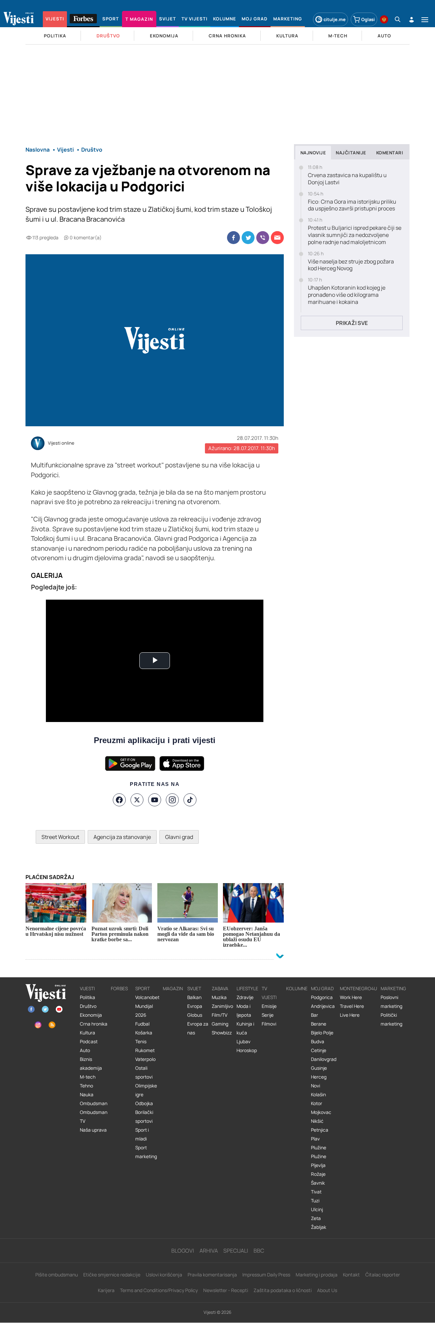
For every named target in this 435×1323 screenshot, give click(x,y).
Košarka (143, 1033)
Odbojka (144, 1103)
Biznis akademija (91, 1063)
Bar (314, 1015)
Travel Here (352, 1006)
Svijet (194, 988)
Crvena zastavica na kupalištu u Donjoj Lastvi (347, 179)
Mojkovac (321, 1112)
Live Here (350, 1015)
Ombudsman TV (93, 1116)
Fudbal (142, 1024)
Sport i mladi (142, 1134)
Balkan (194, 997)
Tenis (140, 1041)
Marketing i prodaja (316, 1274)
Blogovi (182, 1250)
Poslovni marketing (391, 1001)
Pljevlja (318, 1165)
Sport (142, 988)
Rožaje (318, 1174)
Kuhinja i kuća (245, 1028)
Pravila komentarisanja (212, 1274)
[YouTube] (154, 799)
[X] (136, 799)
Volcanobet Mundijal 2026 (147, 1006)
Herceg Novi (319, 1081)
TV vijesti (269, 992)
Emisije (269, 1006)
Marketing (393, 988)
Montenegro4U (358, 988)
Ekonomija (91, 1015)
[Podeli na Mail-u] (277, 237)
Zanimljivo (222, 1006)
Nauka (86, 1095)
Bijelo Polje (322, 1033)
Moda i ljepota (244, 1010)
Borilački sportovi (144, 1116)
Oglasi (368, 19)
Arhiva (208, 1250)
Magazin (173, 988)
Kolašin (318, 1095)
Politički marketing (391, 1019)
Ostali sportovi (144, 1072)
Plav (315, 1139)
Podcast (89, 1041)
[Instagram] (172, 799)
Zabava (220, 988)
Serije (268, 1015)
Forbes (119, 988)
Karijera (106, 1290)
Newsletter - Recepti (225, 1290)
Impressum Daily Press (266, 1274)
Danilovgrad (323, 1059)
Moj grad (322, 988)
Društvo (88, 1006)
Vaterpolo (145, 1059)
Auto (85, 1050)
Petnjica (319, 1130)
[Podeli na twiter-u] (248, 237)
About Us (327, 1290)
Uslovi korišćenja (164, 1274)
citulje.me (335, 19)
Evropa (194, 1006)
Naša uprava (93, 1130)
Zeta (316, 1218)
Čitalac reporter (382, 1274)
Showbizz (222, 1033)
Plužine (318, 1148)
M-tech (87, 1077)
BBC (259, 1250)
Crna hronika (93, 1024)
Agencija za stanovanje (122, 837)
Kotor (316, 1103)
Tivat (316, 1192)
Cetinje (318, 1050)
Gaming (220, 1024)
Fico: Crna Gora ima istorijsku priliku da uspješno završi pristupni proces (352, 205)
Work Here (351, 997)
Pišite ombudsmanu (56, 1274)
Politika (87, 997)
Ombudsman (93, 1103)
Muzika (219, 997)
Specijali (235, 1250)
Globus (194, 1015)
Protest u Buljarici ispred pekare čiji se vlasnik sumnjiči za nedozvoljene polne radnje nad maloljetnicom (354, 234)
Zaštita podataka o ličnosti (283, 1290)
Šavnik (318, 1183)
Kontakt (351, 1274)
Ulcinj (317, 1209)
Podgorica (322, 997)
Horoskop (247, 1050)
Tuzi (315, 1201)
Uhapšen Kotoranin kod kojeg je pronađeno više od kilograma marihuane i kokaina (346, 294)
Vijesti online (61, 443)
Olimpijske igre (146, 1090)
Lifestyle (247, 988)
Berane (318, 1024)
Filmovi (269, 1024)
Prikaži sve (352, 323)
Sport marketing (146, 1152)
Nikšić (317, 1121)
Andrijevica (323, 1006)
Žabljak (318, 1227)
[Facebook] (119, 799)
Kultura (87, 1033)
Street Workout (60, 837)
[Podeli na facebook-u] (233, 237)
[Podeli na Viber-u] (262, 237)
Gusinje (319, 1068)
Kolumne (297, 988)
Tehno (86, 1086)
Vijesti (87, 988)
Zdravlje (245, 997)
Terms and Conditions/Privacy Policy (159, 1290)
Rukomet (145, 1050)
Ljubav (243, 1041)
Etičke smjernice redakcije (111, 1274)
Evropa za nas (197, 1028)
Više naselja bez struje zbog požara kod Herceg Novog (351, 265)
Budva (317, 1041)
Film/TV (219, 1015)
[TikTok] (190, 799)
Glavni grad (179, 837)
